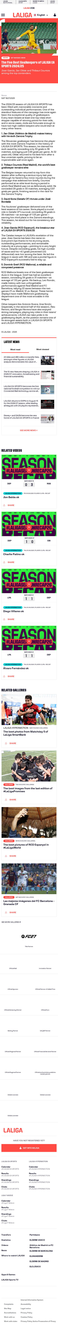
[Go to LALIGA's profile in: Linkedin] (29, 1292)
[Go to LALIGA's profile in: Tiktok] (37, 1292)
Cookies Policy (27, 1317)
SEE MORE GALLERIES (10, 922)
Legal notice (26, 1308)
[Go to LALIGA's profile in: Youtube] (54, 1292)
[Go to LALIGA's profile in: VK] (45, 1292)
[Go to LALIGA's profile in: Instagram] (12, 1292)
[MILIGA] (54, 15)
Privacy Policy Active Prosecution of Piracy (38, 1321)
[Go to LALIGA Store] (29, 8)
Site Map (7, 1308)
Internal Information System (32, 1300)
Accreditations (10, 1313)
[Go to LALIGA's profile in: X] (20, 1292)
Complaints (8, 1304)
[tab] (15, 349)
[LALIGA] (22, 15)
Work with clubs (10, 1321)
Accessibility (26, 1304)
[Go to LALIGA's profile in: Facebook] (3, 1292)
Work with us (9, 1317)
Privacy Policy (26, 1313)
